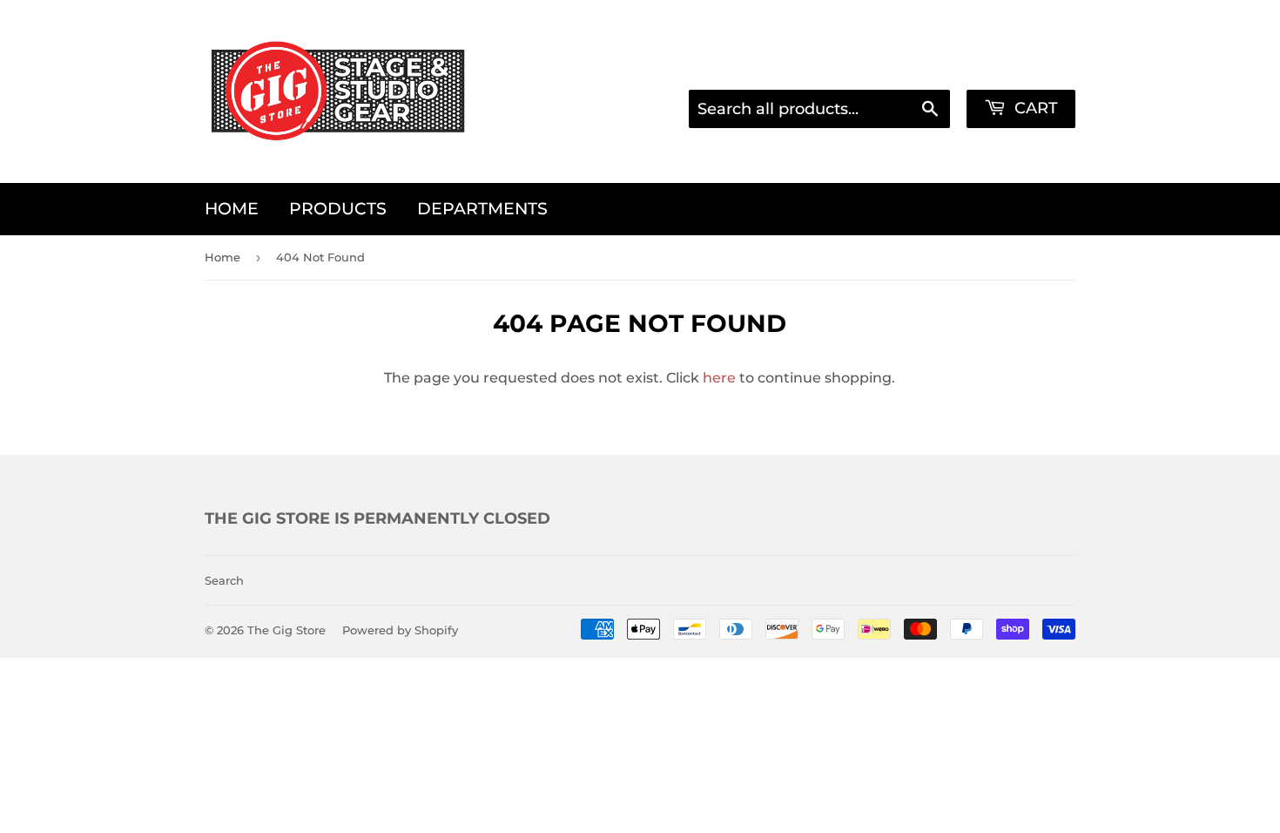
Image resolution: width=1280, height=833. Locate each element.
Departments (482, 209)
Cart (1034, 108)
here (719, 377)
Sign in (904, 66)
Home (232, 209)
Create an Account (1015, 66)
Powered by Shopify (400, 630)
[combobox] (819, 109)
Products (338, 209)
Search (224, 580)
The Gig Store (286, 630)
